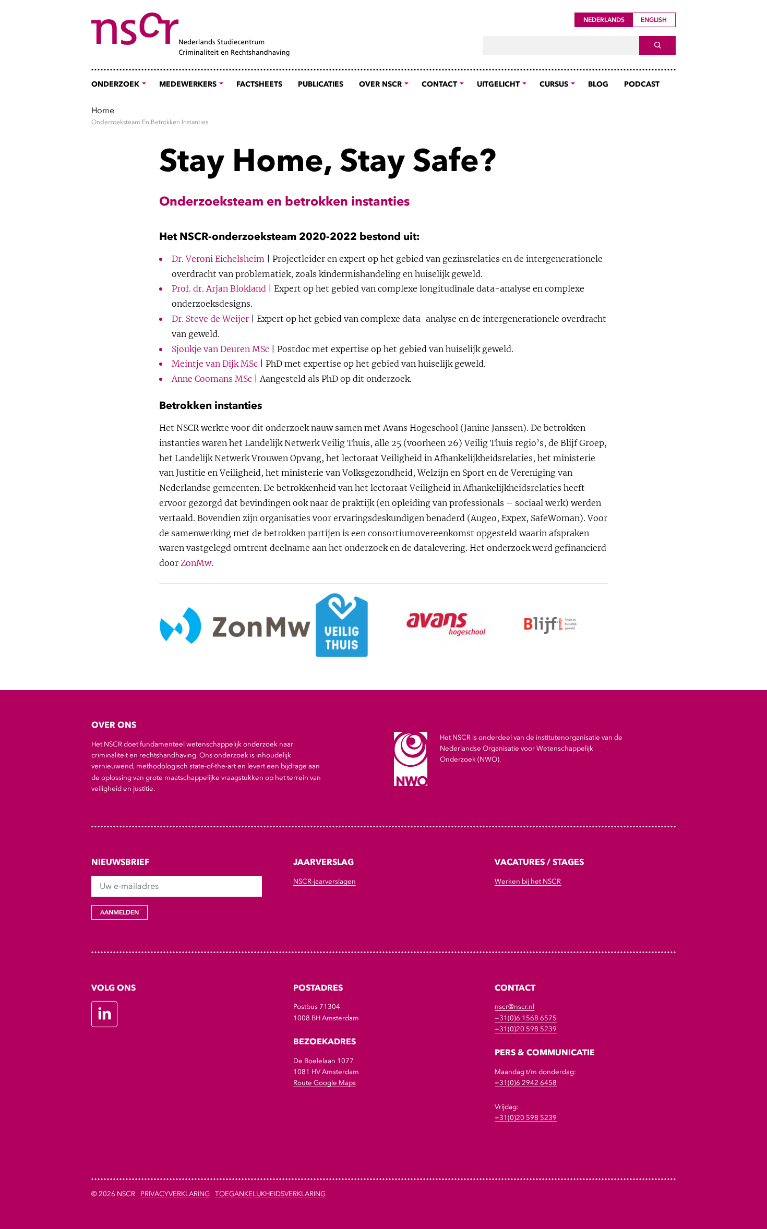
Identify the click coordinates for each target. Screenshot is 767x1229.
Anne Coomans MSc (212, 378)
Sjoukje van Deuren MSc (220, 349)
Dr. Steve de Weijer (210, 319)
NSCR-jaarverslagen (324, 881)
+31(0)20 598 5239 (526, 1029)
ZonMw (196, 563)
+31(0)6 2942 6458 (526, 1083)
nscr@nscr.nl (514, 1006)
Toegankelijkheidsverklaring (270, 1194)
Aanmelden (119, 912)
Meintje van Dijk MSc (215, 363)
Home (102, 110)
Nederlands (604, 19)
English (654, 19)
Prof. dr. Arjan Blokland (219, 288)
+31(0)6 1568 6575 (526, 1018)
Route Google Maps (324, 1083)
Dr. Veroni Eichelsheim (218, 259)
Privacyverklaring (175, 1194)
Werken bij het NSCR (528, 881)
